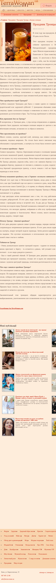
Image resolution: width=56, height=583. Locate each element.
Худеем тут (42, 536)
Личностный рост (9, 559)
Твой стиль (49, 540)
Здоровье (11, 10)
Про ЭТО (40, 545)
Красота (20, 10)
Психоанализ (43, 554)
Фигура (30, 10)
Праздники (28, 15)
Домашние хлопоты (11, 15)
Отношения (48, 10)
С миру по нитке (34, 559)
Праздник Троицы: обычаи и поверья (29, 20)
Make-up (19, 536)
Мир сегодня (18, 563)
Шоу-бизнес (8, 554)
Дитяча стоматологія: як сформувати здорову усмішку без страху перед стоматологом (30, 375)
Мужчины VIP (49, 549)
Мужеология (22, 559)
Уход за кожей (8, 536)
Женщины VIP (37, 549)
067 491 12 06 (5, 576)
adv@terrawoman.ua (7, 579)
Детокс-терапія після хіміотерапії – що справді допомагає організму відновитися (30, 330)
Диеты (34, 536)
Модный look (8, 545)
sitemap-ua (50, 572)
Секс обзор (49, 545)
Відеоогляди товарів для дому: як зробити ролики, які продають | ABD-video (29, 419)
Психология (32, 554)
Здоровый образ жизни (27, 531)
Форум (49, 5)
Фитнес (50, 536)
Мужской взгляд (20, 554)
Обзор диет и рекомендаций (13, 540)
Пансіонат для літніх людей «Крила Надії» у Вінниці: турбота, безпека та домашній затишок (31, 397)
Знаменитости (25, 549)
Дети (5, 549)
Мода (38, 10)
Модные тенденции (37, 540)
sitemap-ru (42, 572)
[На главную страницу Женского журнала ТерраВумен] (3, 10)
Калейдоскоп (14, 549)
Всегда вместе (30, 545)
